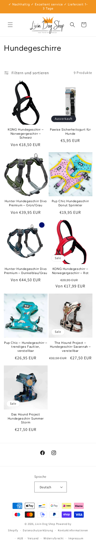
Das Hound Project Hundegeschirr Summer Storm (26, 418)
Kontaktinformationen (73, 530)
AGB (20, 538)
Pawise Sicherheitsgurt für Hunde (70, 131)
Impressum (75, 538)
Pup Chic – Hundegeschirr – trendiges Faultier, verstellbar (25, 347)
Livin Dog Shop (45, 524)
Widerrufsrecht (54, 538)
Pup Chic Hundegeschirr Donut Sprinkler (70, 203)
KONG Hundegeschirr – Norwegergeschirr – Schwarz (26, 133)
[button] (10, 24)
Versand (33, 538)
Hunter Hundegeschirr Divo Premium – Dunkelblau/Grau (25, 271)
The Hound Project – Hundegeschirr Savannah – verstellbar (70, 347)
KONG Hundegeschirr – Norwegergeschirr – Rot (70, 271)
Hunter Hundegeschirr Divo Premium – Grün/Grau (26, 203)
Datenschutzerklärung (38, 530)
